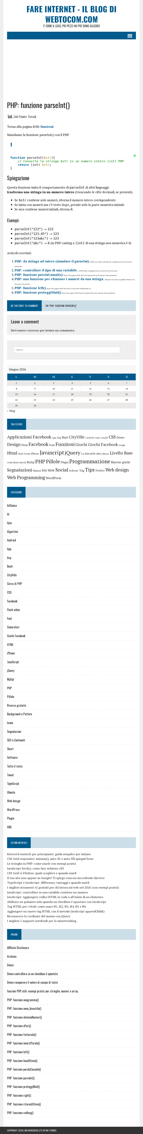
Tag (81, 470)
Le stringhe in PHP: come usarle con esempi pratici (41, 864)
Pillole (53, 461)
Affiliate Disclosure (18, 947)
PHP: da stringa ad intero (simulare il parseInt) (52, 261)
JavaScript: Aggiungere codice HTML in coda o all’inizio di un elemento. (55, 897)
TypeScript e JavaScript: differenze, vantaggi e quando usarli (48, 883)
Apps (54, 437)
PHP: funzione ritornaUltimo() (24, 1104)
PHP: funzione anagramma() (23, 1000)
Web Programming (26, 477)
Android (11, 540)
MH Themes (51, 1130)
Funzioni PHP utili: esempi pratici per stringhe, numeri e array (42, 991)
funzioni (47, 126)
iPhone (35, 453)
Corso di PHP (14, 583)
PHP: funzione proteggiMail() (38, 292)
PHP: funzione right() (19, 1095)
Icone (27, 453)
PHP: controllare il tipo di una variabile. (46, 270)
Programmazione (89, 461)
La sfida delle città (91, 453)
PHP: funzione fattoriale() (21, 1034)
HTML (10, 644)
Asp (59, 437)
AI (8, 514)
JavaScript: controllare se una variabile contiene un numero (47, 892)
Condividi (89, 437)
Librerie (105, 453)
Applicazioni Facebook (29, 437)
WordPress (53, 478)
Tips (90, 469)
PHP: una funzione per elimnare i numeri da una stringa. (59, 279)
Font (9, 618)
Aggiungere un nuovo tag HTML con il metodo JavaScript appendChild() (55, 911)
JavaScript (13, 662)
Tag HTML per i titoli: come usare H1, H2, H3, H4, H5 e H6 (46, 906)
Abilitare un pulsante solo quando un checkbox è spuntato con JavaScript (56, 902)
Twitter (100, 470)
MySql (30, 462)
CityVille (77, 437)
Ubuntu (11, 792)
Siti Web (48, 470)
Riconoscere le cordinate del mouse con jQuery (38, 916)
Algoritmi (12, 531)
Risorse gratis (120, 462)
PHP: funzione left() (30, 288)
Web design (117, 470)
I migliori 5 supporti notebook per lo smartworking (41, 921)
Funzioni (65, 444)
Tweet (10, 775)
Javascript (52, 452)
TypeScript (13, 783)
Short (10, 749)
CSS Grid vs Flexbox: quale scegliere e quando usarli (41, 873)
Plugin (65, 462)
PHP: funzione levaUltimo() (22, 1060)
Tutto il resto (14, 766)
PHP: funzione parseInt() (20, 1078)
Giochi (81, 444)
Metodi (23, 462)
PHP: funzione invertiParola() (23, 1043)
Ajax (9, 523)
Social (61, 469)
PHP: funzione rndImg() (20, 1112)
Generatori (13, 627)
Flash (52, 445)
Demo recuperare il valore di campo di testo (32, 982)
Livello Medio (13, 462)
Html (12, 453)
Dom (24, 445)
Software (73, 470)
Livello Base (121, 453)
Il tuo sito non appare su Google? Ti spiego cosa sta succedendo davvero (55, 878)
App (9, 549)
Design (14, 444)
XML (9, 827)
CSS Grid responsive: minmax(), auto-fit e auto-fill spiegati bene (50, 859)
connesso (32, 330)
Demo (120, 437)
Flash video (13, 609)
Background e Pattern (19, 714)
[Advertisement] (71, 67)
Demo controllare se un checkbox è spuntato (32, 974)
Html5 (20, 453)
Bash (10, 566)
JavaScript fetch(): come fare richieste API (35, 868)
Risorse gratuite (16, 705)
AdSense (12, 505)
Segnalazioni (19, 470)
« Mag (11, 411)
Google (122, 445)
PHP (40, 461)
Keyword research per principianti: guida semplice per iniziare (49, 854)
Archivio (11, 956)
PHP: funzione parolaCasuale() (39, 274)
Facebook (38, 444)
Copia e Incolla (101, 437)
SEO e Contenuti (16, 740)
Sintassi (37, 470)
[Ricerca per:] (67, 349)
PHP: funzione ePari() (19, 1026)
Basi (65, 437)
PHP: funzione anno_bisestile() (24, 1008)
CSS (112, 437)
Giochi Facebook (103, 444)
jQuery (72, 452)
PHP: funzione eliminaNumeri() (24, 1017)
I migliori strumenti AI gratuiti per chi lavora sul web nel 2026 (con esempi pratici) (63, 887)
